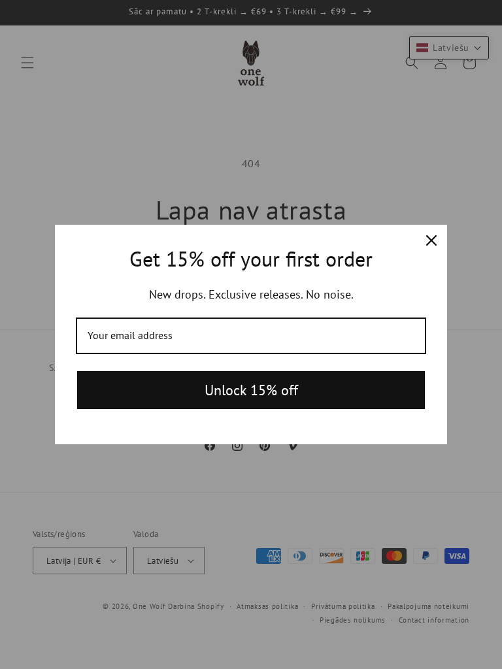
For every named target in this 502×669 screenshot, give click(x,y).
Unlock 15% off (251, 390)
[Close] (431, 240)
